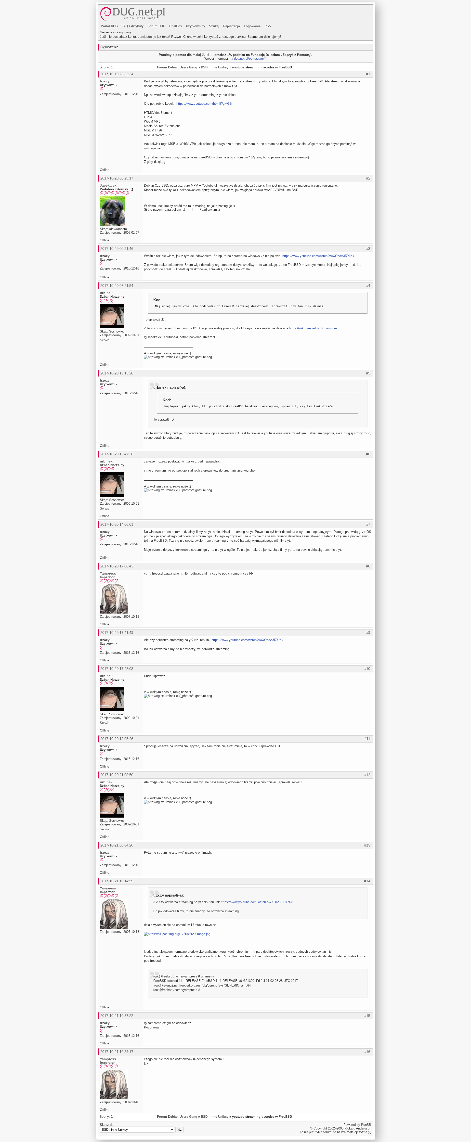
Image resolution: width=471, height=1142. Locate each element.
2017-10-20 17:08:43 (116, 566)
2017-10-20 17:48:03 (116, 669)
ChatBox (175, 26)
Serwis (104, 340)
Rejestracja (231, 26)
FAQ (125, 26)
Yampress (108, 573)
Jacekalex (108, 185)
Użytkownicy (195, 26)
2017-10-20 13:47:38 (116, 454)
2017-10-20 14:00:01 (116, 524)
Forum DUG (156, 26)
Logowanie (252, 26)
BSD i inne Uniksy (214, 67)
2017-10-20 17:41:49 (116, 632)
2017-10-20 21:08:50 (116, 775)
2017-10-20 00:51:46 (116, 248)
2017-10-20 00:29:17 (116, 178)
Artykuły (137, 26)
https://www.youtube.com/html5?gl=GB (204, 103)
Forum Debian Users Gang (177, 67)
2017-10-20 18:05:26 (116, 739)
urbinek (106, 293)
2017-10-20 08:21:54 (116, 285)
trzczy (105, 81)
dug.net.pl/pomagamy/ (250, 58)
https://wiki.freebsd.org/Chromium (313, 328)
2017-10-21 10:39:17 (116, 1052)
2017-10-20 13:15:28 (116, 373)
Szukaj (214, 26)
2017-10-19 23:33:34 (116, 74)
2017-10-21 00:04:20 (116, 845)
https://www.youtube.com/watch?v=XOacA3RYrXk (318, 256)
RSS (267, 26)
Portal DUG (109, 26)
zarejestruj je (147, 36)
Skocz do (106, 1125)
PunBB (366, 1125)
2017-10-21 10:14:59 (116, 881)
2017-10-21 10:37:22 (116, 1016)
